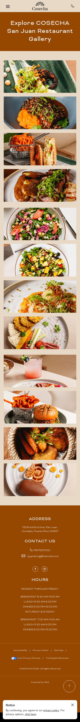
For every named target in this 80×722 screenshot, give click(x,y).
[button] (40, 76)
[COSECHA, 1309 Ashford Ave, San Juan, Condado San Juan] (40, 6)
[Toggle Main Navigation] (8, 6)
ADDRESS (40, 519)
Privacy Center (41, 650)
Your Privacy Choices (28, 658)
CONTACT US (40, 541)
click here (30, 714)
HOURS (40, 580)
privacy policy (51, 710)
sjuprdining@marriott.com (43, 556)
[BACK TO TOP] (69, 686)
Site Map (58, 650)
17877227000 (72, 6)
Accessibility (20, 650)
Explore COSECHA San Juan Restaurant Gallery (40, 31)
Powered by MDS (40, 682)
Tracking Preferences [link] (57, 658)
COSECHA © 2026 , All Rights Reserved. (40, 669)
